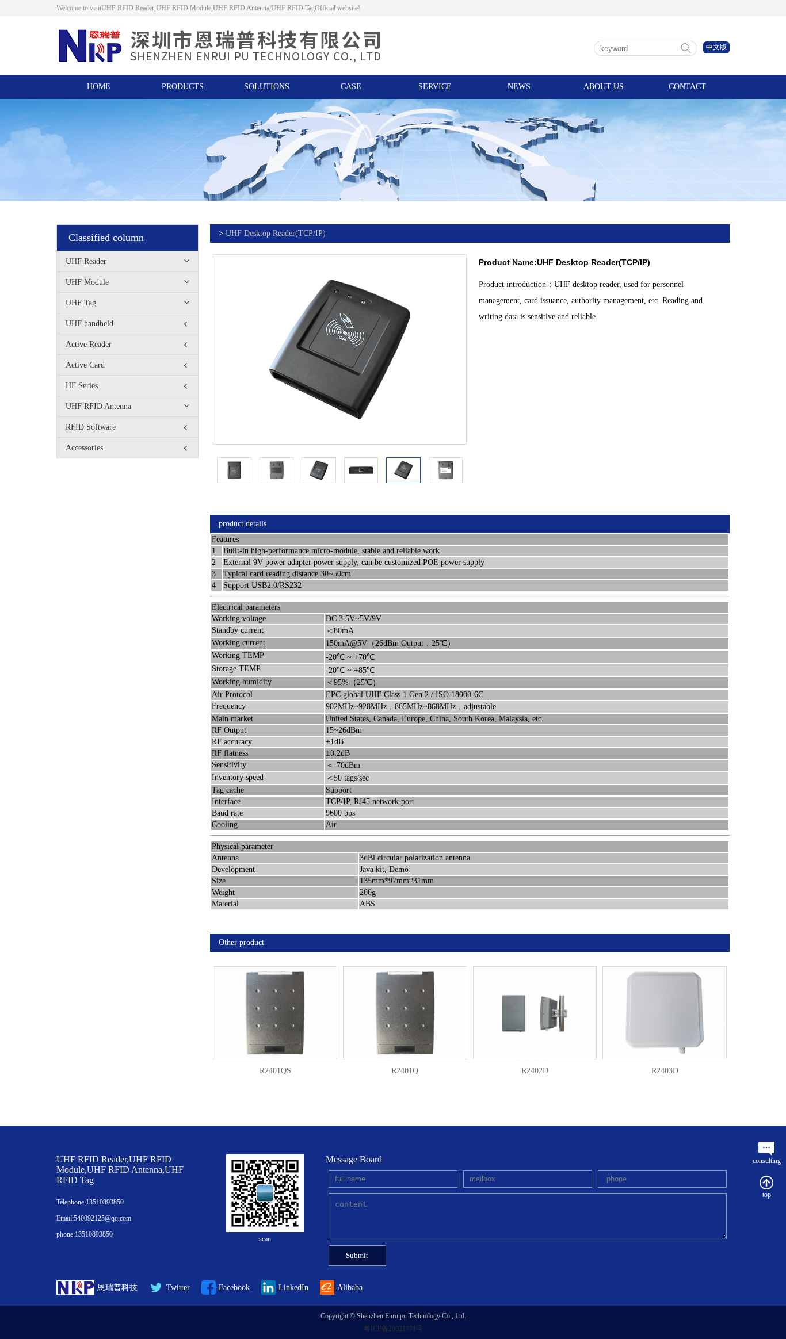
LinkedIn (293, 1287)
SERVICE (435, 86)
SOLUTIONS (266, 86)
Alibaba (350, 1287)
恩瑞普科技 (117, 1287)
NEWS (519, 86)
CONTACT (687, 86)
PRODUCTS (183, 86)
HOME (98, 86)
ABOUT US (603, 86)
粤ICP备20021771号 (393, 1329)
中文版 (716, 47)
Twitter (178, 1287)
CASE (351, 86)
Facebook (234, 1287)
